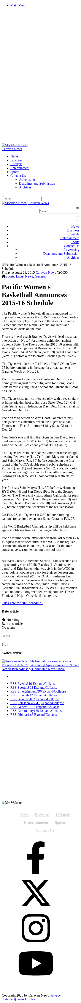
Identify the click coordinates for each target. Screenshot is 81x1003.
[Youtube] (35, 963)
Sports (10, 276)
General (40, 276)
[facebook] (35, 858)
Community (28, 711)
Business (26, 699)
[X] (35, 893)
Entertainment (29, 691)
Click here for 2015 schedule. (22, 603)
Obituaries (25, 714)
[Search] (3, 195)
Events (24, 683)
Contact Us (45, 830)
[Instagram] (35, 928)
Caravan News (46, 272)
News (24, 815)
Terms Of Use (25, 999)
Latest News (24, 276)
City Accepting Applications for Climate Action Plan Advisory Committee (40, 667)
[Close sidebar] (77, 220)
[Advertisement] (40, 760)
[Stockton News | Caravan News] (19, 149)
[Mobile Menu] (77, 216)
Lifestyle (25, 695)
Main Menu (18, 5)
